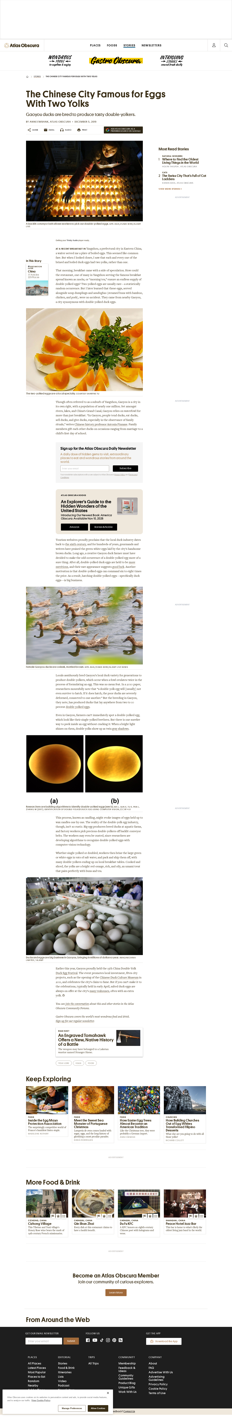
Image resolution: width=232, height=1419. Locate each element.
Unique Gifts (127, 1387)
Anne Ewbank (39, 122)
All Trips (93, 1363)
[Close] (107, 1392)
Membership (127, 1363)
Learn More (116, 1292)
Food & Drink (66, 1367)
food (91, 1063)
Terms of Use (157, 1393)
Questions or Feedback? (116, 1411)
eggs (78, 1063)
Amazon (74, 527)
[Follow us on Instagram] (108, 1340)
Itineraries (64, 1372)
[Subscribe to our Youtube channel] (95, 1340)
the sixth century (75, 544)
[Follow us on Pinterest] (114, 1340)
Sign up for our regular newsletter (75, 1021)
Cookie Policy (158, 1388)
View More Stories (169, 189)
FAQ (151, 1367)
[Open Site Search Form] (226, 45)
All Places (34, 1363)
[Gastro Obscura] (60, 61)
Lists (61, 1376)
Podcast (63, 1385)
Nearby (33, 1385)
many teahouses (99, 991)
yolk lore (63, 1063)
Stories (37, 76)
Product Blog (127, 1382)
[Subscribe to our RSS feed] (120, 1340)
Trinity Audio (72, 240)
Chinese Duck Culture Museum (119, 977)
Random (33, 1381)
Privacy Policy (119, 475)
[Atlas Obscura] (22, 45)
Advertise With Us (161, 1372)
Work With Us (128, 1391)
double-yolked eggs (78, 707)
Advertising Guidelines (156, 1378)
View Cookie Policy (40, 1400)
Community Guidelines (126, 1377)
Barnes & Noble (104, 527)
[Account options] (214, 45)
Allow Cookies (98, 1408)
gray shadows (120, 729)
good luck (118, 567)
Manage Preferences (72, 1408)
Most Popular (37, 1372)
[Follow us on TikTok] (102, 1341)
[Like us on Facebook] (88, 1340)
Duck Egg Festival (66, 973)
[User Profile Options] (214, 45)
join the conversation (77, 1004)
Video (62, 1381)
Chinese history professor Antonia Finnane (100, 424)
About (153, 1363)
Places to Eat (36, 1376)
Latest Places (37, 1367)
